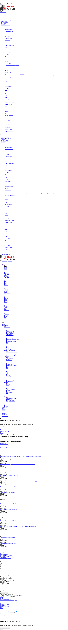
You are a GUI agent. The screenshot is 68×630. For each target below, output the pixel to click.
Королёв (5, 284)
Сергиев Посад (7, 303)
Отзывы (1, 598)
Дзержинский (6, 274)
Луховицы (6, 288)
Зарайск (5, 280)
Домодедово (6, 277)
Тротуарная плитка (9, 358)
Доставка (2, 602)
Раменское (6, 301)
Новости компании (4, 595)
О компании (6, 404)
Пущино (5, 300)
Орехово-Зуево (6, 295)
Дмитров (5, 275)
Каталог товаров (7, 327)
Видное (5, 271)
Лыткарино (6, 289)
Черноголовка (6, 310)
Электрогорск (6, 313)
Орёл (5, 317)
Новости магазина (12, 595)
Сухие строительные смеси (11, 398)
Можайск (6, 291)
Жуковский (6, 279)
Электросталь (6, 314)
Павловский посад (7, 296)
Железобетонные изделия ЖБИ (11, 352)
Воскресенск (6, 273)
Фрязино (5, 308)
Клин (5, 283)
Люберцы (6, 290)
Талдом (5, 307)
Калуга (5, 316)
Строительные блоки (10, 379)
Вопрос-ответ (2, 605)
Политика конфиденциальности (5, 599)
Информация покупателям (4, 604)
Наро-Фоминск (7, 293)
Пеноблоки (8, 384)
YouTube (3, 615)
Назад (5, 265)
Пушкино (6, 299)
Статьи (1, 608)
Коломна (5, 269)
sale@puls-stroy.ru (3, 619)
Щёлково (5, 312)
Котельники (6, 285)
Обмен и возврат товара (4, 603)
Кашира (5, 282)
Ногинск (5, 294)
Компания (2, 597)
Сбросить (6, 592)
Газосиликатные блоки (10, 338)
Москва (5, 267)
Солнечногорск (7, 305)
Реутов (5, 302)
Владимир (6, 315)
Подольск (6, 297)
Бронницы (6, 270)
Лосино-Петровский (7, 287)
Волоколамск (6, 272)
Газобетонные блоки (9, 364)
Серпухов (6, 304)
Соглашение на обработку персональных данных (8, 600)
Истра (5, 281)
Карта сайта (2, 607)
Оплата (1, 601)
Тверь (5, 318)
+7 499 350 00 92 (3, 12)
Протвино (6, 298)
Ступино (5, 306)
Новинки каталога (20, 595)
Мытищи (5, 292)
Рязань (5, 268)
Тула (5, 319)
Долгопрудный (7, 276)
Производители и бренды (4, 606)
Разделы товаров (3, 443)
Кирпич (7, 329)
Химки (5, 309)
